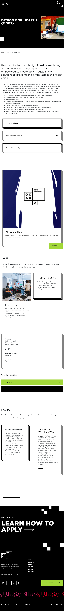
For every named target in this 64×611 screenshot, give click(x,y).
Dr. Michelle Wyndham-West (46, 430)
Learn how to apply (27, 526)
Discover (31, 562)
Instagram (13, 583)
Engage (30, 569)
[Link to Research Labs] (16, 287)
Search (7, 4)
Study (7, 52)
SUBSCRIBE (49, 583)
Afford (30, 567)
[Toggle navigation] (3, 4)
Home (2, 52)
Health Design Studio (47, 277)
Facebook (8, 583)
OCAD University (59, 4)
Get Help (31, 571)
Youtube (18, 583)
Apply (30, 564)
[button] (32, 123)
